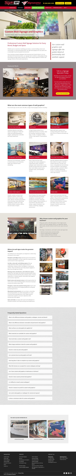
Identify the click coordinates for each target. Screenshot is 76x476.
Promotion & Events (7, 463)
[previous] (4, 82)
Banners (20, 458)
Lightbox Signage (35, 461)
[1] (12, 95)
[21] (35, 95)
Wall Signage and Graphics (24, 459)
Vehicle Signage (7, 459)
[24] (39, 95)
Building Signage (35, 458)
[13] (26, 95)
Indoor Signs (6, 458)
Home (7, 10)
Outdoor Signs (6, 456)
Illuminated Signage (23, 456)
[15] (28, 95)
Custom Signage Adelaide (24, 467)
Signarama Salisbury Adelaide (37, 465)
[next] (47, 82)
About (5, 464)
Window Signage (22, 465)
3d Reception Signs (22, 463)
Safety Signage (6, 461)
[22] (36, 95)
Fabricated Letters (35, 459)
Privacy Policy (21, 473)
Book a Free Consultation (63, 93)
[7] (19, 95)
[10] (22, 95)
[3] (14, 95)
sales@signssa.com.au (52, 462)
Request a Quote (59, 3)
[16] (29, 95)
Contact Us (68, 3)
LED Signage (21, 461)
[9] (21, 95)
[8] (20, 95)
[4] (15, 95)
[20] (34, 95)
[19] (33, 95)
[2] (13, 95)
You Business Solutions (11, 474)
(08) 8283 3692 (48, 3)
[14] (27, 95)
